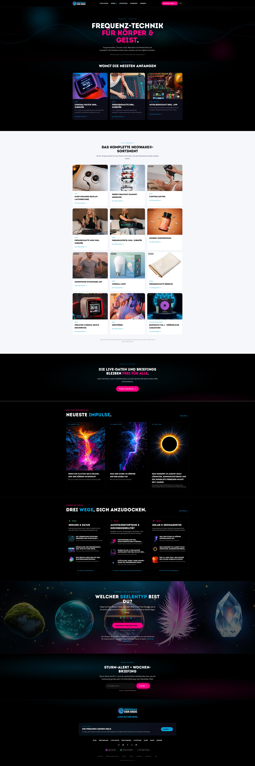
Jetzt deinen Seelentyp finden (126, 626)
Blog (152, 740)
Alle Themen (183, 511)
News (113, 3)
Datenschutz (149, 756)
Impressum (139, 756)
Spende (159, 740)
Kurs (146, 740)
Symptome (123, 3)
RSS (156, 756)
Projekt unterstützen (126, 389)
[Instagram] (118, 745)
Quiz (95, 740)
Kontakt (131, 756)
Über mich (100, 756)
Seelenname (103, 740)
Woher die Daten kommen (112, 756)
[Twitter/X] (131, 745)
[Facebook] (127, 745)
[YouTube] (136, 745)
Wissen (143, 3)
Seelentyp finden (168, 3)
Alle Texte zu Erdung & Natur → (85, 570)
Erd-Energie (126, 740)
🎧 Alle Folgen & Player (143, 750)
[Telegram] (123, 745)
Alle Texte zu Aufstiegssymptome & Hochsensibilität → (127, 570)
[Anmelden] (180, 3)
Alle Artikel (183, 416)
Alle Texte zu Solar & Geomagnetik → (169, 570)
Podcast (124, 756)
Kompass (133, 3)
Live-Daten (104, 3)
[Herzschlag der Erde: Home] (79, 3)
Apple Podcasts (112, 750)
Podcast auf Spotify (128, 750)
